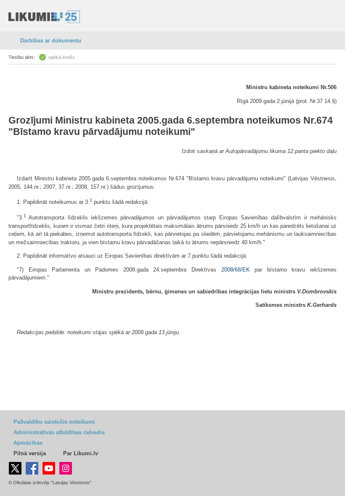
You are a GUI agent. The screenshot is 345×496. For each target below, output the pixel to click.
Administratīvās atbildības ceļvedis (59, 432)
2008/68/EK (235, 269)
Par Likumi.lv (80, 453)
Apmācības (27, 443)
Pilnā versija (29, 453)
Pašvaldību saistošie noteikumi (54, 422)
